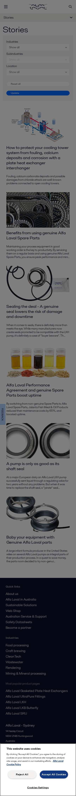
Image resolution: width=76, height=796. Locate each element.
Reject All (22, 774)
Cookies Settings (38, 787)
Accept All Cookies (54, 774)
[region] (38, 770)
